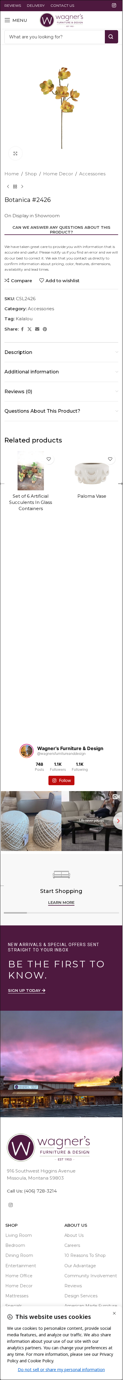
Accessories (92, 174)
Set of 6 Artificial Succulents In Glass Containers (30, 502)
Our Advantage (80, 1265)
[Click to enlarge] (15, 153)
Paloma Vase (91, 496)
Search (111, 36)
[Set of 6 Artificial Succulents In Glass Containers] (30, 470)
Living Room (18, 1235)
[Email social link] (37, 329)
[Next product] (22, 186)
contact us (83, 258)
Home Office (18, 1275)
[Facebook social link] (22, 329)
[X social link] (29, 329)
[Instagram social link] (114, 5)
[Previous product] (8, 186)
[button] (120, 484)
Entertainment (20, 1265)
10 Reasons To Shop (85, 1255)
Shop (31, 174)
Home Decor (58, 174)
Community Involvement (90, 1275)
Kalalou (24, 318)
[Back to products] (15, 186)
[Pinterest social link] (45, 329)
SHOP (11, 1225)
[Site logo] (61, 19)
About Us (75, 1225)
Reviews (73, 1285)
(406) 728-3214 (40, 1191)
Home (11, 174)
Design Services (80, 1296)
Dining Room (19, 1255)
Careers (72, 1245)
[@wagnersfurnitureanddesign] (26, 751)
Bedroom (15, 1245)
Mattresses (16, 1296)
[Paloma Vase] (92, 470)
